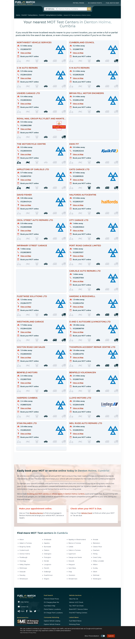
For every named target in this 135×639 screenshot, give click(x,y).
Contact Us (24, 607)
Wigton (46, 579)
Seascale (22, 572)
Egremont (72, 554)
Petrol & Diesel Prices (51, 599)
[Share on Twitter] (35, 611)
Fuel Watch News (75, 621)
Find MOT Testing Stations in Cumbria (50, 15)
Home (18, 15)
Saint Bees (72, 568)
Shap (70, 572)
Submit (111, 636)
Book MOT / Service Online (78, 609)
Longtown (47, 564)
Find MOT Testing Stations (30, 15)
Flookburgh (23, 557)
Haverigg (22, 561)
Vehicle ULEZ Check (76, 602)
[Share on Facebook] (27, 611)
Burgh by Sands (24, 547)
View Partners (24, 632)
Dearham (96, 550)
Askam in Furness (25, 543)
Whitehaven (23, 579)
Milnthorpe (23, 568)
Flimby (95, 554)
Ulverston (71, 575)
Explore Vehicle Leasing (52, 621)
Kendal (46, 561)
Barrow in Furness (74, 543)
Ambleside (47, 539)
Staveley (22, 575)
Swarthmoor (48, 575)
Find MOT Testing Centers (78, 613)
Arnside (95, 539)
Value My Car (73, 599)
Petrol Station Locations (52, 609)
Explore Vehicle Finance (52, 624)
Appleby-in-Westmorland (77, 539)
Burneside (47, 547)
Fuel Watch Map (49, 606)
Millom (95, 564)
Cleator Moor (97, 547)
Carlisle (70, 547)
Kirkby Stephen (24, 564)
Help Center (24, 602)
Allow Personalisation (92, 636)
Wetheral (96, 575)
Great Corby (97, 557)
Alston (21, 539)
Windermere (72, 579)
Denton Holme (24, 554)
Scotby (95, 568)
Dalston (46, 550)
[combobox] (74, 9)
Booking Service (36, 513)
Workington (97, 579)
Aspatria (47, 543)
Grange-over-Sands (75, 557)
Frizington (47, 557)
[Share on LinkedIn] (31, 611)
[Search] (89, 9)
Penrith (46, 568)
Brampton (96, 543)
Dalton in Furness (74, 550)
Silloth (95, 572)
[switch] (103, 636)
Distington (47, 554)
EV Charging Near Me (51, 602)
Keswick (71, 561)
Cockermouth (24, 550)
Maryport (71, 564)
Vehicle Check (86, 513)
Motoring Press (74, 624)
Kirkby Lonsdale (98, 561)
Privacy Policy (32, 632)
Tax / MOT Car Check (76, 606)
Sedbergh (47, 572)
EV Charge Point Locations (53, 613)
